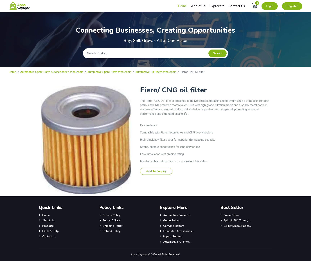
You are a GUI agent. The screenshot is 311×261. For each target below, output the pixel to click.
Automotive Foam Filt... (177, 215)
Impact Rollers (172, 236)
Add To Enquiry (156, 171)
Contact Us (237, 6)
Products (48, 226)
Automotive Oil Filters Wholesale (156, 72)
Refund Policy (111, 231)
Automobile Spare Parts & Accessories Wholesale (51, 72)
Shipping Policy (113, 226)
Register (292, 6)
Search (217, 53)
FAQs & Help (50, 231)
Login (269, 6)
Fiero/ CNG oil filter (192, 72)
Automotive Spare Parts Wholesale (109, 72)
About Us (198, 6)
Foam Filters (232, 215)
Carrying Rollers (173, 226)
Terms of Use (111, 220)
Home (182, 6)
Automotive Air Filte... (176, 242)
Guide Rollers (172, 220)
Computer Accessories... (178, 231)
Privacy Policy (112, 215)
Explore (215, 6)
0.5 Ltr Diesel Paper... (237, 226)
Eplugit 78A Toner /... (236, 220)
